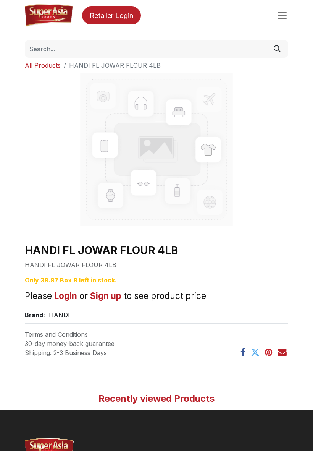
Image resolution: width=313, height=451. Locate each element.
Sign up (105, 295)
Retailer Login (111, 15)
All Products (43, 65)
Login (65, 295)
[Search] (277, 49)
